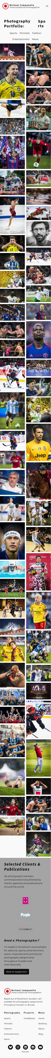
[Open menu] (47, 6)
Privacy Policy (25, 1051)
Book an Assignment (16, 972)
